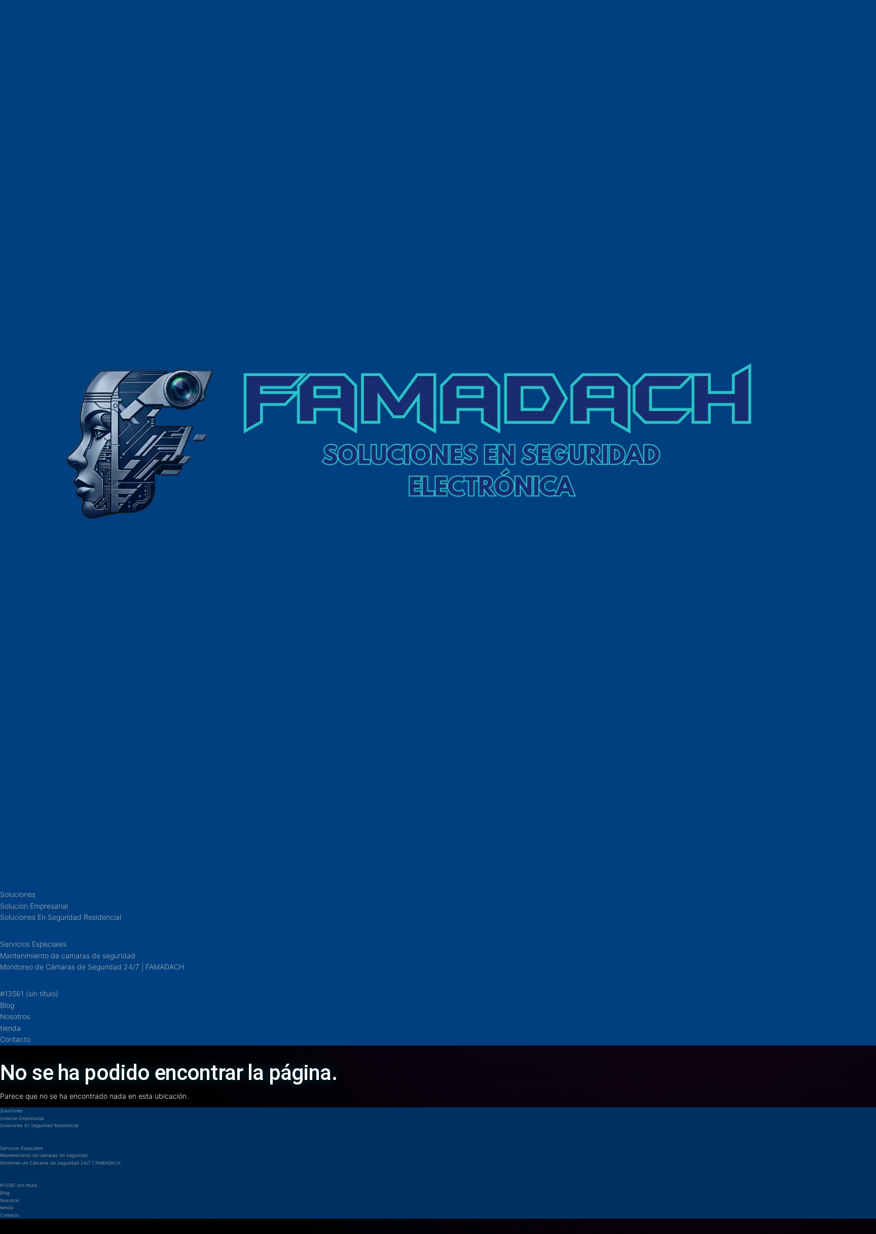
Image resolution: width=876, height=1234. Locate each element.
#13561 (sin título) (29, 993)
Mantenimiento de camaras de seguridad (67, 955)
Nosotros (15, 1016)
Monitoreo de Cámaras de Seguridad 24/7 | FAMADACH (92, 966)
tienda (10, 1028)
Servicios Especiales (33, 944)
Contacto (15, 1039)
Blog (7, 1005)
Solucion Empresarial (34, 906)
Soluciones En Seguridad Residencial (60, 917)
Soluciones (17, 894)
